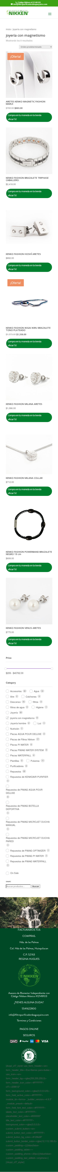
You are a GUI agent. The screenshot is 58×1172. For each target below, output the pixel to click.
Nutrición (14, 728)
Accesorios (16, 691)
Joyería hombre (18, 723)
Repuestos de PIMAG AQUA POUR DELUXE (24, 791)
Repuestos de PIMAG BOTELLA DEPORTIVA (22, 807)
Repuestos (15, 771)
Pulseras (35, 760)
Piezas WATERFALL (20, 755)
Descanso (15, 701)
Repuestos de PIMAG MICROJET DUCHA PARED (28, 839)
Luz (39, 723)
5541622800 (29, 1008)
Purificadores (17, 766)
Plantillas (14, 760)
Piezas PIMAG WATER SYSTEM (27, 750)
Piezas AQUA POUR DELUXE (25, 734)
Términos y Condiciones (29, 1020)
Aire (12, 696)
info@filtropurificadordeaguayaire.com (29, 1015)
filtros (35, 701)
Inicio (8, 29)
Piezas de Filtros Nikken (22, 739)
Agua (36, 691)
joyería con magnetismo (22, 718)
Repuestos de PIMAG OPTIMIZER (28, 850)
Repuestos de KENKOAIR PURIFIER (29, 776)
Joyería (14, 712)
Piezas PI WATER (19, 744)
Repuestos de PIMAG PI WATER (27, 855)
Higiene (39, 707)
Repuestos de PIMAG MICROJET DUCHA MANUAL (28, 823)
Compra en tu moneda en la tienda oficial (24, 117)
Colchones (31, 696)
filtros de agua (17, 707)
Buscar (35, 886)
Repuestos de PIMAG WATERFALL (28, 861)
